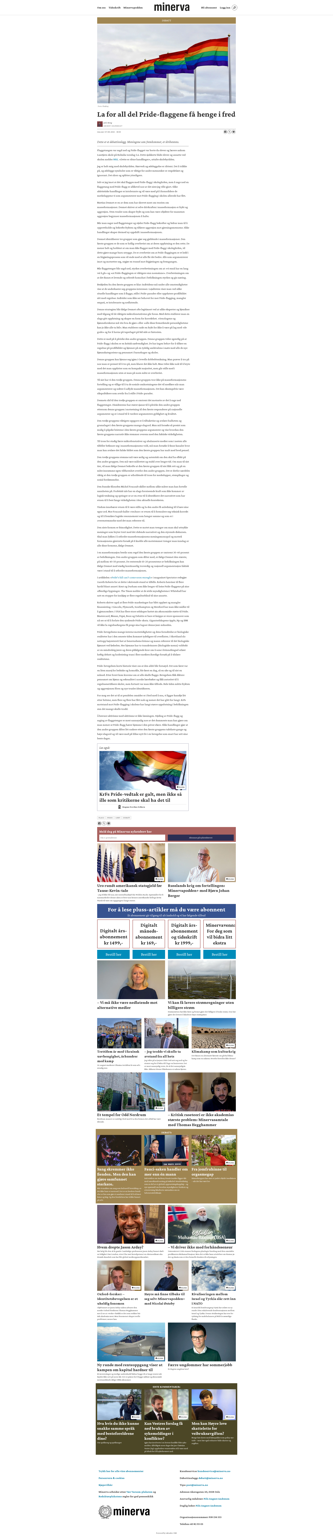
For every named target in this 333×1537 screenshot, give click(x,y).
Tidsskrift (115, 7)
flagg (101, 818)
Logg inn (225, 7)
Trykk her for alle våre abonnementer (121, 1471)
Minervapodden (133, 7)
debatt (126, 818)
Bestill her (113, 954)
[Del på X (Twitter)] (229, 132)
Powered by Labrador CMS (166, 1533)
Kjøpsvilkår (106, 1484)
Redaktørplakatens (110, 1496)
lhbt (118, 818)
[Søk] (234, 7)
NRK (115, 159)
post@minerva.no (197, 1484)
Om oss (101, 7)
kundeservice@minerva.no (214, 1471)
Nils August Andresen (216, 1498)
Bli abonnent (209, 7)
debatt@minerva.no (210, 1478)
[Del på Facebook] (225, 132)
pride (110, 818)
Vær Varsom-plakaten (139, 1491)
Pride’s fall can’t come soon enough (131, 577)
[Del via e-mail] (234, 132)
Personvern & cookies (111, 1478)
